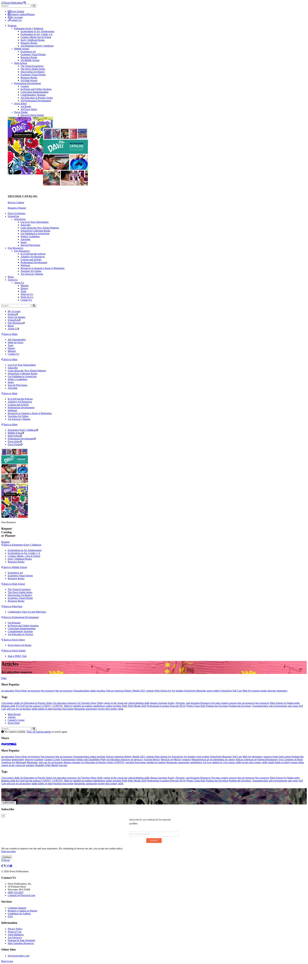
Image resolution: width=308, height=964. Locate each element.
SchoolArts (20, 219)
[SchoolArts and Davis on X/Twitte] (5, 866)
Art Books (26, 106)
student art (217, 762)
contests (150, 690)
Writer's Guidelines (30, 236)
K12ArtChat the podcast (33, 253)
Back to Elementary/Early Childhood (22, 544)
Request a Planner (17, 208)
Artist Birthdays (16, 934)
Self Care (237, 690)
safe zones (293, 706)
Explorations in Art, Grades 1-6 (36, 34)
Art (173, 690)
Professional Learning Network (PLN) (166, 706)
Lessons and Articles (31, 259)
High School (20, 63)
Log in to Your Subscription (35, 222)
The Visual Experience (32, 66)
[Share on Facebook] (2, 744)
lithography (32, 762)
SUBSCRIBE (9, 803)
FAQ (10, 916)
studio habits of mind (42, 708)
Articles (12, 717)
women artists (297, 762)
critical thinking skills (139, 703)
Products (12, 314)
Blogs (11, 276)
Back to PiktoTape (12, 606)
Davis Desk (21, 690)
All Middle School (30, 60)
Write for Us (27, 294)
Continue (7, 857)
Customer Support (17, 907)
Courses (25, 86)
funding (180, 690)
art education (7, 690)
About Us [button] (13, 279)
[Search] (34, 305)
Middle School (21, 48)
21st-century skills (10, 703)
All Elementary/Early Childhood (37, 45)
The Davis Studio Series (33, 69)
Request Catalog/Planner (22, 14)
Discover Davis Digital (32, 115)
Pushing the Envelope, (240, 706)
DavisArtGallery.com (18, 955)
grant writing (213, 690)
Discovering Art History (33, 71)
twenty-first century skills (110, 708)
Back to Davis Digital (14, 650)
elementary (282, 690)
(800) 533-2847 (16, 892)
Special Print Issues (30, 245)
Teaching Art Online (31, 271)
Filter (4, 678)
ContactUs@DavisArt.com (21, 895)
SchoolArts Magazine (195, 690)
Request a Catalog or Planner (22, 910)
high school (285, 756)
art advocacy (137, 759)
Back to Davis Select (14, 639)
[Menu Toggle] (24, 2)
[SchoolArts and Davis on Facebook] (2, 866)
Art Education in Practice (20, 634)
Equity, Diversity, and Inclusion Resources (189, 703)
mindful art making (82, 706)
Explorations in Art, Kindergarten (37, 31)
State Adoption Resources (21, 943)
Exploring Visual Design (33, 54)
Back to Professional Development (21, 617)
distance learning (158, 703)
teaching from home (63, 708)
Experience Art (28, 51)
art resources (33, 690)
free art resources (64, 690)
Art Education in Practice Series (37, 97)
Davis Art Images (16, 213)
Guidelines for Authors (19, 913)
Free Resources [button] (15, 248)
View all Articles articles (39, 731)
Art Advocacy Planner (32, 274)
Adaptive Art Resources (33, 256)
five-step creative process (224, 703)
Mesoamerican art (200, 759)
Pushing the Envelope (217, 706)
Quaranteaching (81, 690)
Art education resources (65, 703)
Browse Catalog (16, 202)
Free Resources (22, 250)
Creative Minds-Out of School (36, 37)
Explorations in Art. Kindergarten (25, 550)
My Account (16, 17)
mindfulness (99, 706)
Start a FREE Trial (17, 656)
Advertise (25, 239)
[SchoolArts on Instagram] (8, 866)
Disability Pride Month (46, 765)
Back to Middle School (15, 567)
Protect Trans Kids (196, 706)
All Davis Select (29, 109)
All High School (29, 80)
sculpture (38, 759)
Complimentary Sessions (33, 94)
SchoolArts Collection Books (35, 230)
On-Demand (14, 622)
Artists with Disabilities (88, 759)
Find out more (8, 851)
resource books (259, 690)
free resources (48, 690)
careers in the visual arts (115, 703)
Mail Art (247, 690)
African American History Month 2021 (125, 690)
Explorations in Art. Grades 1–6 (24, 553)
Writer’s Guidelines (17, 379)
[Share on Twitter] (5, 744)
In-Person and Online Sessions (36, 89)
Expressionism (68, 759)
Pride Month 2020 (137, 706)
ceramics (186, 759)
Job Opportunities (17, 339)
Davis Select (20, 103)
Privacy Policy (15, 928)
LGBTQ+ (46, 706)
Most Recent (14, 714)
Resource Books (29, 43)
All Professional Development (36, 100)
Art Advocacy (15, 937)
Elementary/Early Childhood (28, 28)
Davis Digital (17, 11)
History (24, 288)
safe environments (278, 706)
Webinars (25, 265)
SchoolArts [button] (13, 216)
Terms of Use (14, 931)
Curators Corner (52, 759)
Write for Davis (15, 342)
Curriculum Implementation (34, 92)
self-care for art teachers (19, 708)
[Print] (15, 744)
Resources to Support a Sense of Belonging (42, 268)
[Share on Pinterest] (7, 744)
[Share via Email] (12, 744)
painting (30, 765)
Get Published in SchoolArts (35, 233)
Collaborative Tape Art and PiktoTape (27, 611)
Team (23, 291)
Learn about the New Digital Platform (40, 227)
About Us (19, 282)
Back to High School (14, 584)
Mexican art (167, 759)
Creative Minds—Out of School (24, 556)
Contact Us (16, 20)
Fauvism (63, 765)
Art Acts (207, 762)
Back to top (7, 961)
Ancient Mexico (152, 759)
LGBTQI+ (57, 706)
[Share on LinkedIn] (10, 744)
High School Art (162, 690)
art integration (217, 759)
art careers (230, 759)
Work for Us (27, 297)
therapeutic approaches (85, 708)
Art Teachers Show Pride (90, 703)
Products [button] (12, 25)
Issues (24, 242)
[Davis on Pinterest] (11, 866)
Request (5, 542)
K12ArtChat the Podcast (20, 398)
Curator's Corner (16, 720)
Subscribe (25, 225)
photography (18, 759)
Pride (124, 706)
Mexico (177, 759)
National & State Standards (21, 940)
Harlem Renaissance (267, 759)
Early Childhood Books (33, 40)
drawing (272, 690)
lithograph (21, 762)
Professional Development (27, 83)
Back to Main (10, 334)
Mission (25, 285)
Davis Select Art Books (19, 645)
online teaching (97, 690)
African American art (246, 759)
